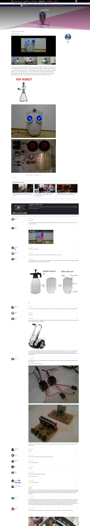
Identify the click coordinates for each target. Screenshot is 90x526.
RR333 (16, 218)
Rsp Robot (22, 31)
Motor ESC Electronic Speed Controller (35, 363)
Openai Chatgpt (26, 5)
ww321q (16, 247)
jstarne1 (16, 454)
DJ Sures (16, 480)
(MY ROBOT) (24, 68)
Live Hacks (42, 3)
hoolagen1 (16, 460)
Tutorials (33, 3)
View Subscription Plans (44, 211)
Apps (38, 3)
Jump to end (21, 33)
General (22, 3)
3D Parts (49, 3)
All (12, 3)
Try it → (66, 5)
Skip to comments (15, 33)
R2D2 (28, 175)
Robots (27, 3)
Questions (16, 3)
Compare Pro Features (33, 211)
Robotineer (17, 449)
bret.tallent (16, 306)
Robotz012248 (17, 486)
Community (13, 31)
